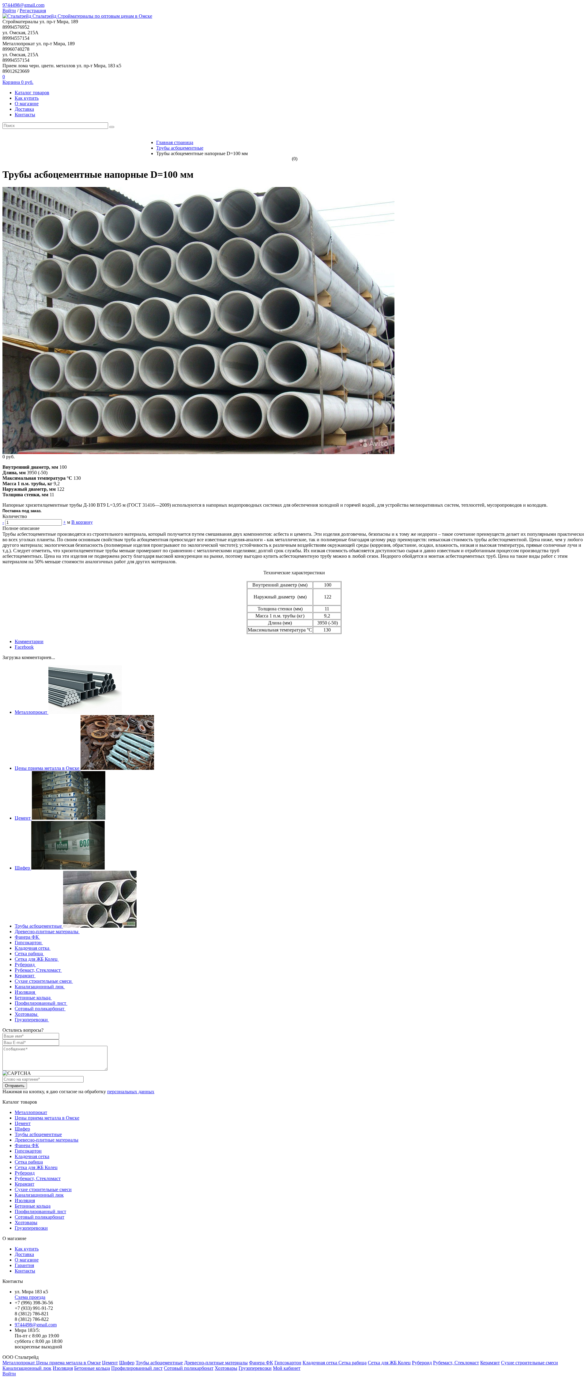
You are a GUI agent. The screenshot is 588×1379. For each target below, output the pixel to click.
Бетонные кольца (33, 997)
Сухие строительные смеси (44, 981)
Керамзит (25, 975)
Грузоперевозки (32, 1019)
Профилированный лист (41, 1003)
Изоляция (25, 992)
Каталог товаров (32, 92)
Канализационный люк (40, 986)
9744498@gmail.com (23, 5)
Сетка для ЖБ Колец (37, 959)
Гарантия (24, 1265)
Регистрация (33, 10)
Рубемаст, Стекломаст (38, 970)
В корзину (82, 522)
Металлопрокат (31, 712)
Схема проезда (30, 1297)
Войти (9, 10)
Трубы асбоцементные (39, 926)
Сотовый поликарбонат (40, 1008)
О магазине (27, 103)
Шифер (23, 867)
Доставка (24, 109)
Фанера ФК (27, 937)
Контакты (25, 114)
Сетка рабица (29, 953)
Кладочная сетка (33, 948)
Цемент (23, 818)
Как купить (27, 98)
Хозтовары (27, 1014)
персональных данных (130, 1091)
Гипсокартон (29, 942)
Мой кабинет (286, 1368)
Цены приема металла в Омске (48, 768)
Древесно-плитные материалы (47, 931)
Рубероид (25, 964)
